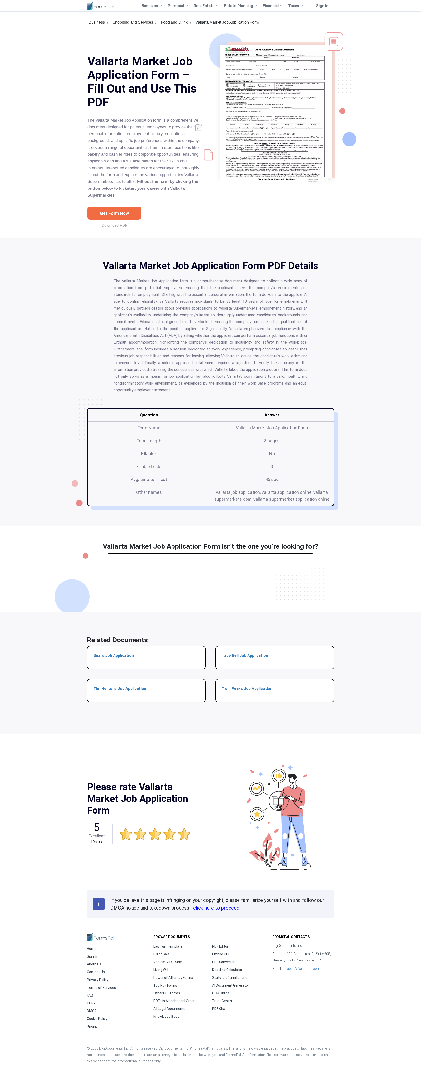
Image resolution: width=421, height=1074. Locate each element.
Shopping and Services (133, 22)
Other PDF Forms (166, 993)
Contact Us (96, 972)
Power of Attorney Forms (173, 978)
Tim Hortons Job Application (119, 688)
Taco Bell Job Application (245, 655)
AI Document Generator (230, 985)
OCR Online (221, 993)
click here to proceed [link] (216, 908)
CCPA (91, 1003)
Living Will (160, 970)
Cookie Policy (97, 1019)
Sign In (322, 5)
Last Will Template (167, 946)
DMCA (91, 1011)
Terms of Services (101, 987)
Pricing (92, 1026)
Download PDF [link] (114, 225)
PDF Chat (219, 1009)
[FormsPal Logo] (100, 5)
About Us (94, 964)
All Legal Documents (169, 1009)
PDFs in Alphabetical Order (174, 1001)
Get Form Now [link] (114, 213)
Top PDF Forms (165, 985)
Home (91, 949)
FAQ (90, 995)
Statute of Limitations (229, 978)
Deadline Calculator (227, 970)
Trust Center (222, 1001)
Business (97, 22)
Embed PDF (221, 954)
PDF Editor (220, 946)
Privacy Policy (97, 980)
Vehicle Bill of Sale (167, 962)
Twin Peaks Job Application (247, 688)
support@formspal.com (301, 968)
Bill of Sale (161, 954)
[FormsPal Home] (100, 937)
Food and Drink (174, 22)
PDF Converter (223, 962)
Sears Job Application (113, 655)
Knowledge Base (166, 1016)
